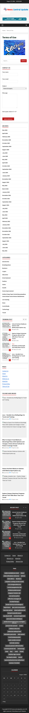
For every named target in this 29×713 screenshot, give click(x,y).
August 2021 (5, 241)
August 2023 (5, 182)
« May (4, 701)
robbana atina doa (14, 628)
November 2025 (6, 140)
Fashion (4, 281)
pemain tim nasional (11, 626)
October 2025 (6, 143)
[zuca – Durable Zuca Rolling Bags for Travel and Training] (14, 405)
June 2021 (5, 247)
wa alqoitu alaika (11, 657)
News (3, 303)
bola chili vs (11, 579)
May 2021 (4, 251)
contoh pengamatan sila (14, 587)
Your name (5, 72)
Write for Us (5, 378)
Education (5, 274)
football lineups (14, 601)
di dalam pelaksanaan (14, 590)
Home (4, 373)
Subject (4, 86)
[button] (2, 25)
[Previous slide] (24, 319)
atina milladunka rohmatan (11, 576)
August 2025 (5, 149)
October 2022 (6, 198)
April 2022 (5, 218)
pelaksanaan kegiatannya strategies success (14, 622)
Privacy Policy (6, 383)
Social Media (5, 306)
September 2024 (6, 169)
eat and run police (14, 596)
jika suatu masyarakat (18, 607)
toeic (16, 651)
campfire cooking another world (14, 581)
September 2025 (6, 146)
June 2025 (5, 156)
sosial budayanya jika (14, 637)
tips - (11, 651)
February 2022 (6, 221)
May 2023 (4, 185)
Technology (5, 309)
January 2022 (6, 224)
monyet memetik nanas (14, 613)
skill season (21, 634)
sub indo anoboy (14, 643)
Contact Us (5, 371)
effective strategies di (14, 599)
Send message (8, 119)
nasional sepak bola (19, 616)
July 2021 (4, 244)
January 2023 (6, 192)
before (23, 576)
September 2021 (6, 237)
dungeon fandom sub (14, 593)
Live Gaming (5, 299)
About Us (4, 376)
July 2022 (4, 208)
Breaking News (6, 265)
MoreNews (15, 711)
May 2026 (4, 130)
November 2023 (6, 179)
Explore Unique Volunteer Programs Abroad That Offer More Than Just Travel (6, 326)
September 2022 (6, 202)
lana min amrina (7, 610)
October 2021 (6, 234)
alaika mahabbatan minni (12, 573)
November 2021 (6, 231)
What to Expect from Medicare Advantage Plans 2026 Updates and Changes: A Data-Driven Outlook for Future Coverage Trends (6, 357)
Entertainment (6, 278)
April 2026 (5, 133)
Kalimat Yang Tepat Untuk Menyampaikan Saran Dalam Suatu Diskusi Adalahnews (14, 295)
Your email (5, 79)
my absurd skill (7, 616)
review (21, 626)
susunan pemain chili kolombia (14, 646)
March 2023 (5, 189)
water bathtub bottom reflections (14, 660)
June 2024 (5, 172)
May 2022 (4, 215)
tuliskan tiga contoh (14, 654)
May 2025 (4, 159)
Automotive (5, 261)
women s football (14, 663)
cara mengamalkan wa (14, 584)
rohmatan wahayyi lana (14, 631)
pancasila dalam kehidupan (14, 619)
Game (4, 284)
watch (20, 657)
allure (22, 573)
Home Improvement (8, 291)
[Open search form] (26, 25)
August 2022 (5, 205)
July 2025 (4, 153)
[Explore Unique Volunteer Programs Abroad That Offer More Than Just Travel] (14, 483)
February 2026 (6, 136)
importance (7, 607)
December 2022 (6, 195)
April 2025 (5, 162)
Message (5, 93)
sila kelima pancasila (10, 634)
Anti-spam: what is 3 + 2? (9, 111)
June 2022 (5, 211)
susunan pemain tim (10, 648)
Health (4, 287)
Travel (4, 312)
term (6, 651)
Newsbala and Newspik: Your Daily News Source (6, 337)
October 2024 (6, 166)
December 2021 (6, 228)
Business (4, 268)
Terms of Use (5, 386)
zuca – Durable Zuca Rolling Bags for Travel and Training (6, 347)
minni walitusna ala (19, 610)
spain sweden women (14, 640)
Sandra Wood (6, 419)
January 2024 (6, 176)
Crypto (4, 271)
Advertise (5, 381)
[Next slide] (26, 319)
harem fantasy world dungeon (14, 604)
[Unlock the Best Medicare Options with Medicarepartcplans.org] (14, 458)
